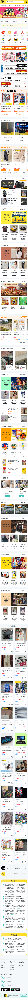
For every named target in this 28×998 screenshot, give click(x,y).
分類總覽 (3, 5)
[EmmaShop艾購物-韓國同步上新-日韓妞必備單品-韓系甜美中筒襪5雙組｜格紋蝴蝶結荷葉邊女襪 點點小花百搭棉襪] (12, 482)
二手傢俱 (9, 868)
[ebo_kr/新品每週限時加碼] (22, 489)
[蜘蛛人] (7, 72)
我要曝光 (24, 91)
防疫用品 (16, 874)
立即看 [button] (6, 219)
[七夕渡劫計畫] (14, 12)
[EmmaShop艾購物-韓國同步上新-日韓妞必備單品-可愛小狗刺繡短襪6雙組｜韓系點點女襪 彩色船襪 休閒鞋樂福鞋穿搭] (5, 484)
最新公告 (12, 969)
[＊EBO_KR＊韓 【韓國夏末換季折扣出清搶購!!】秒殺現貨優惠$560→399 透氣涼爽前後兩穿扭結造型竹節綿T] (19, 484)
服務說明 (3, 967)
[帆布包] (7, 85)
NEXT (27, 133)
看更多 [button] (6, 255)
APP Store (5, 989)
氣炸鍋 (8, 874)
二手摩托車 (17, 868)
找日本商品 (22, 374)
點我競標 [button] (5, 238)
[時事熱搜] (7, 54)
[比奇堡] (20, 67)
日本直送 (10, 5)
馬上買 (23, 281)
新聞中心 (3, 965)
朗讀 (25, 8)
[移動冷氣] (7, 67)
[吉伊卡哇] (20, 72)
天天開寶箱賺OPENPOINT (13, 26)
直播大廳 (23, 502)
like (7, 172)
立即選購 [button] (5, 584)
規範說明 (19, 908)
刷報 (3, 868)
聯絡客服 (12, 967)
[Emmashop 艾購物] (8, 489)
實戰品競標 (22, 209)
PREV (1, 133)
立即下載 (23, 995)
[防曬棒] (20, 79)
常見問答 (12, 965)
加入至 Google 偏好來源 (25, 12)
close (2, 995)
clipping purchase (10, 172)
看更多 (23, 120)
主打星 (16, 5)
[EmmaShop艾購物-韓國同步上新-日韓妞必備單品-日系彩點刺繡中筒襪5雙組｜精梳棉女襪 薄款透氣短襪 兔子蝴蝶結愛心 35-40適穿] (12, 486)
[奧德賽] (20, 85)
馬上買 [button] (5, 310)
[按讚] (12, 363)
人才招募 (21, 965)
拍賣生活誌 (23, 5)
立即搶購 (6, 114)
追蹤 (8, 496)
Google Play (15, 989)
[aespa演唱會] (7, 79)
